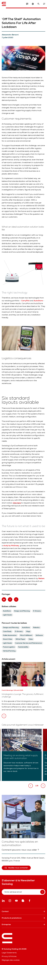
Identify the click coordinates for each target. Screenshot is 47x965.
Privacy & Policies (9, 956)
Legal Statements (9, 953)
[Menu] (44, 4)
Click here (17, 503)
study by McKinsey (11, 545)
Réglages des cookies (11, 960)
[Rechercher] (38, 4)
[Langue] (33, 4)
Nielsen (41, 578)
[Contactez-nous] (27, 4)
